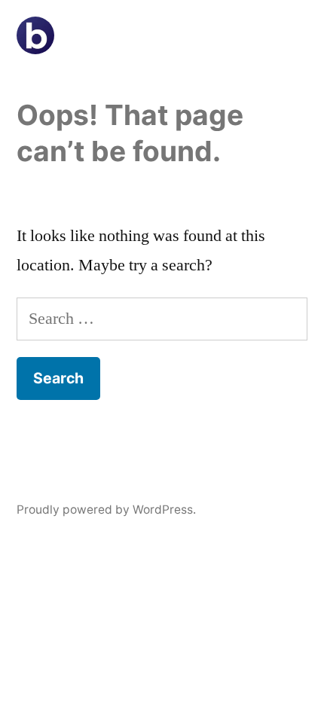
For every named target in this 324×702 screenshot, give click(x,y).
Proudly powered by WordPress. (106, 509)
